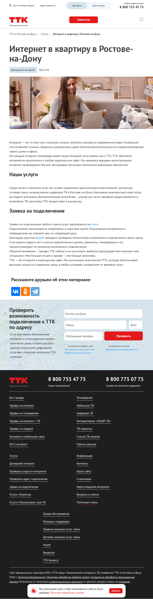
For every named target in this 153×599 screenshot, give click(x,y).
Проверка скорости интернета (28, 471)
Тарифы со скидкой (21, 428)
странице (124, 581)
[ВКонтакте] (15, 291)
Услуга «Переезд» (20, 494)
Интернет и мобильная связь (27, 436)
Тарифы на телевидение (24, 413)
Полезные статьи (87, 502)
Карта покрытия (47, 5)
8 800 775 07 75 (125, 379)
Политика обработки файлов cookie (68, 577)
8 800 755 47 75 (132, 7)
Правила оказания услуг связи (61, 529)
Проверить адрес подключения (28, 479)
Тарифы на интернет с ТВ (25, 421)
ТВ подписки (84, 428)
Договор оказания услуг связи (61, 537)
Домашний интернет (22, 463)
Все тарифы (17, 397)
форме (39, 238)
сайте (95, 224)
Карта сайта (84, 471)
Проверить (123, 336)
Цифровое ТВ (85, 413)
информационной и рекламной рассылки (121, 349)
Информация (84, 456)
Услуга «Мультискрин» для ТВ (28, 502)
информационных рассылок (65, 581)
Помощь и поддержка (56, 521)
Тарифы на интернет (22, 405)
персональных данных (74, 349)
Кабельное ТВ (85, 405)
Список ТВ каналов (88, 436)
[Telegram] (35, 291)
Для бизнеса (99, 5)
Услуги (14, 456)
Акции (47, 544)
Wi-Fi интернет (19, 444)
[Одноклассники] (25, 291)
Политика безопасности (32, 577)
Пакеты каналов (86, 444)
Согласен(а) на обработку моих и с (79, 349)
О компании (84, 479)
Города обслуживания (56, 513)
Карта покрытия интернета (93, 487)
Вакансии (48, 552)
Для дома (77, 5)
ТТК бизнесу (50, 560)
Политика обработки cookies (67, 592)
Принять (116, 590)
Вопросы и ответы (88, 494)
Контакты (82, 463)
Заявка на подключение (24, 487)
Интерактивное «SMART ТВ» (94, 421)
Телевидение (85, 397)
